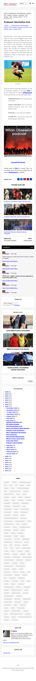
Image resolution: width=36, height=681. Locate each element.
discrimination (8, 521)
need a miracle (20, 566)
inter (5, 545)
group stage (8, 539)
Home (6, 13)
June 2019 (9, 420)
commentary (24, 509)
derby (22, 515)
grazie (16, 536)
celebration (25, 503)
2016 (6, 460)
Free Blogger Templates (21, 668)
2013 (6, 466)
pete (10, 16)
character (7, 506)
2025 (7, 394)
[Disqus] (18, 272)
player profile (8, 575)
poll (5, 578)
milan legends (27, 557)
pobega (17, 575)
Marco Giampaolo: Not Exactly (16, 432)
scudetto (19, 596)
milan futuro (16, 557)
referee (18, 587)
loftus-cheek (26, 548)
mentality (7, 554)
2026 (7, 392)
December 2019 (11, 408)
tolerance (23, 604)
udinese (25, 610)
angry (24, 494)
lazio (5, 548)
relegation (27, 587)
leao (11, 548)
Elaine (15, 631)
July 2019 (9, 418)
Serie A (6, 488)
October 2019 (11, 412)
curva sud (7, 515)
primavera (15, 581)
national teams (8, 566)
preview (6, 581)
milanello (28, 560)
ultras (5, 613)
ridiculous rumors (16, 589)
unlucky (28, 613)
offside (14, 569)
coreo (16, 512)
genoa (13, 533)
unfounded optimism (16, 613)
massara (9, 15)
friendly (15, 530)
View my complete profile (11, 642)
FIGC (11, 485)
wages (14, 616)
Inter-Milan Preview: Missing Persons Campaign (15, 232)
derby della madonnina (11, 518)
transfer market (16, 610)
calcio (13, 500)
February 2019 (11, 451)
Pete (16, 168)
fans (18, 524)
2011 (6, 471)
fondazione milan (25, 527)
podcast (15, 16)
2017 (6, 458)
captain (28, 500)
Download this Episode (18, 162)
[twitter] (18, 665)
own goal (7, 572)
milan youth (19, 560)
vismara (6, 616)
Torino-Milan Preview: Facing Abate (18, 330)
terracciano (7, 604)
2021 (6, 402)
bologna (27, 497)
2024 (7, 396)
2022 (7, 400)
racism (13, 584)
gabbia (6, 533)
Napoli (22, 485)
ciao (24, 506)
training (6, 610)
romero (6, 593)
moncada (14, 563)
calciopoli (21, 500)
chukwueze (16, 506)
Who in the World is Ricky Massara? (17, 428)
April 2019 (9, 447)
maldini (27, 551)
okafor (21, 569)
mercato (14, 15)
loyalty (6, 551)
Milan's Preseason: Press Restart (18, 349)
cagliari (6, 500)
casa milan (16, 503)
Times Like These (12, 441)
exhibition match (9, 524)
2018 (6, 456)
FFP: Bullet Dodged (12, 424)
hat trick (17, 539)
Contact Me (6, 653)
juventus (25, 545)
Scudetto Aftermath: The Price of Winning (17, 216)
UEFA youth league (22, 488)
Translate (17, 305)
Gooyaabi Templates (19, 670)
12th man (6, 482)
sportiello (17, 598)
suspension (17, 602)
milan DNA (7, 557)
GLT (16, 485)
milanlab (6, 563)
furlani (22, 530)
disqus (32, 247)
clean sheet (7, 509)
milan (29, 554)
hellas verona (8, 542)
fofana (15, 527)
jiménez (17, 545)
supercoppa (8, 602)
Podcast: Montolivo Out (14, 422)
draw (29, 521)
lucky (13, 551)
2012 (6, 468)
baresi (20, 497)
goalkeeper (7, 536)
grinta (22, 536)
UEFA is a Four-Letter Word (15, 438)
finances (24, 524)
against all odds (8, 494)
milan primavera (8, 560)
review (6, 589)
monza (22, 563)
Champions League (24, 482)
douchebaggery (20, 521)
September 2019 (12, 414)
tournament (20, 607)
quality (6, 584)
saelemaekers (16, 593)
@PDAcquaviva (13, 172)
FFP (5, 15)
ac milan (25, 491)
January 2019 (10, 453)
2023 (7, 398)
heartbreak (25, 539)
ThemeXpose (11, 668)
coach (16, 509)
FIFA (5, 485)
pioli (29, 572)
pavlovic (15, 572)
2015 (6, 462)
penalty (22, 572)
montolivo (21, 15)
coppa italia (7, 512)
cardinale (7, 503)
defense (15, 515)
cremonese (24, 512)
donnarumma (12, 13)
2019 (6, 406)
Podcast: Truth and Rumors (15, 430)
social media (8, 598)
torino (13, 607)
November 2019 (11, 410)
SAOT (28, 485)
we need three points (24, 616)
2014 (6, 464)
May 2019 (9, 445)
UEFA (20, 16)
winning (6, 619)
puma (28, 581)
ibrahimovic (18, 542)
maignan (19, 551)
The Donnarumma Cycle (14, 426)
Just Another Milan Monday (15, 436)
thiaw (15, 604)
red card (21, 584)
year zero (14, 619)
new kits (6, 569)
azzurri (14, 497)
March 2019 (10, 449)
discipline (23, 518)
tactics (26, 602)
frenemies (7, 530)
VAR (5, 491)
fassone (28, 13)
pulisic (22, 581)
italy (11, 545)
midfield (22, 554)
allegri (18, 494)
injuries (26, 542)
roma (26, 589)
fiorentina (7, 527)
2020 (7, 404)
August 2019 (10, 416)
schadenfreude (8, 596)
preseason (21, 578)
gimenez (20, 533)
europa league (21, 13)
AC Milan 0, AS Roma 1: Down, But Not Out (17, 201)
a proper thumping (15, 491)
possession (12, 578)
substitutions (26, 598)
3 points (14, 482)
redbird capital (8, 587)
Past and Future (11, 434)
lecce (17, 548)
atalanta (6, 497)
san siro (25, 593)
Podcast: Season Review (14, 443)
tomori (6, 607)
